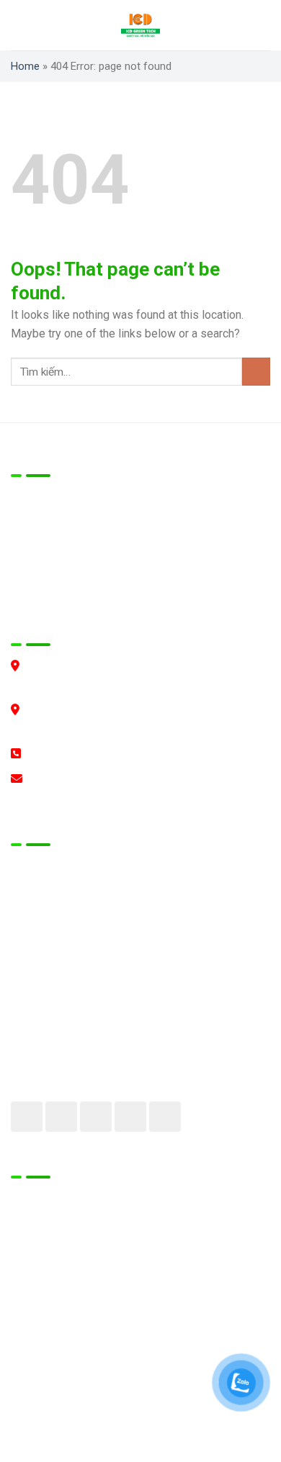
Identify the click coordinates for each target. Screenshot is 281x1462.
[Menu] (25, 25)
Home (25, 66)
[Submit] (256, 372)
